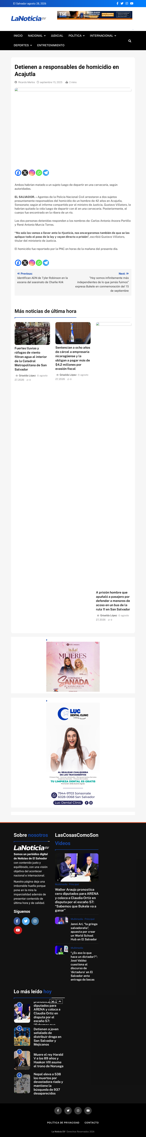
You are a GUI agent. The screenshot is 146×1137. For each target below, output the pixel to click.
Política (75, 35)
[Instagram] (32, 173)
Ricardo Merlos (26, 82)
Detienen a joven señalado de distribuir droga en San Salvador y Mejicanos (47, 1036)
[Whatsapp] (39, 173)
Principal (74, 884)
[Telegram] (46, 173)
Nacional (35, 35)
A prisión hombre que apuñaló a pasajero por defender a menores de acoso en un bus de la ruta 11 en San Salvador (113, 600)
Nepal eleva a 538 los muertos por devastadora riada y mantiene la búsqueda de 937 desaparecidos (48, 1083)
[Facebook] (18, 173)
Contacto (92, 1122)
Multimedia (61, 884)
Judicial (57, 35)
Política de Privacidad (63, 1122)
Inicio (18, 35)
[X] (25, 173)
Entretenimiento (50, 45)
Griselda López (27, 375)
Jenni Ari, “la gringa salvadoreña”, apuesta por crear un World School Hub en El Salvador (84, 931)
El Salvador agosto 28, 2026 (29, 4)
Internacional (101, 35)
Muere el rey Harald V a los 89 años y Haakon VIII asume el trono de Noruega (48, 1060)
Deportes (21, 45)
